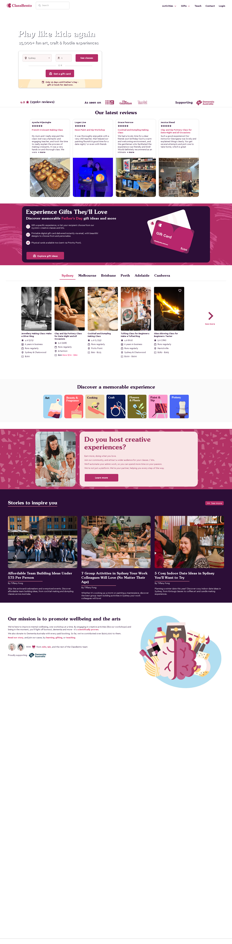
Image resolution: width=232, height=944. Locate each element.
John (44, 647)
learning (50, 638)
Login (222, 6)
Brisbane (108, 275)
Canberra (162, 275)
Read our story (15, 638)
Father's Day (71, 218)
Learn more (101, 478)
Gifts (184, 6)
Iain (49, 647)
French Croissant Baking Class (47, 130)
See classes (86, 58)
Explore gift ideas (45, 256)
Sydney (67, 275)
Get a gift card (60, 73)
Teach (198, 6)
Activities (168, 6)
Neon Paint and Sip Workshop (90, 130)
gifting (58, 638)
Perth (125, 275)
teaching (70, 638)
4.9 (37, 102)
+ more (41, 152)
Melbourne (87, 275)
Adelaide (142, 275)
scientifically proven (87, 629)
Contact (210, 6)
